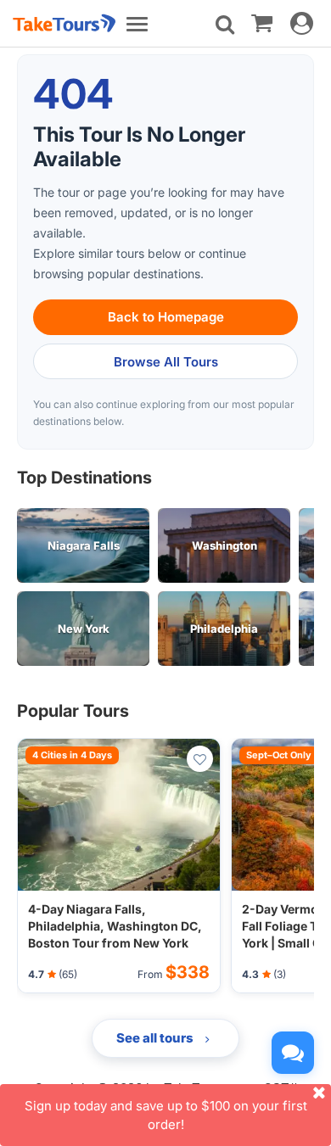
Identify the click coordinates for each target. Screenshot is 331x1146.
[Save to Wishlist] (200, 759)
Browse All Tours (166, 362)
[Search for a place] (224, 25)
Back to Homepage (166, 317)
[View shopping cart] (262, 22)
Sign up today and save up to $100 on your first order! (166, 1115)
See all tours (156, 1038)
